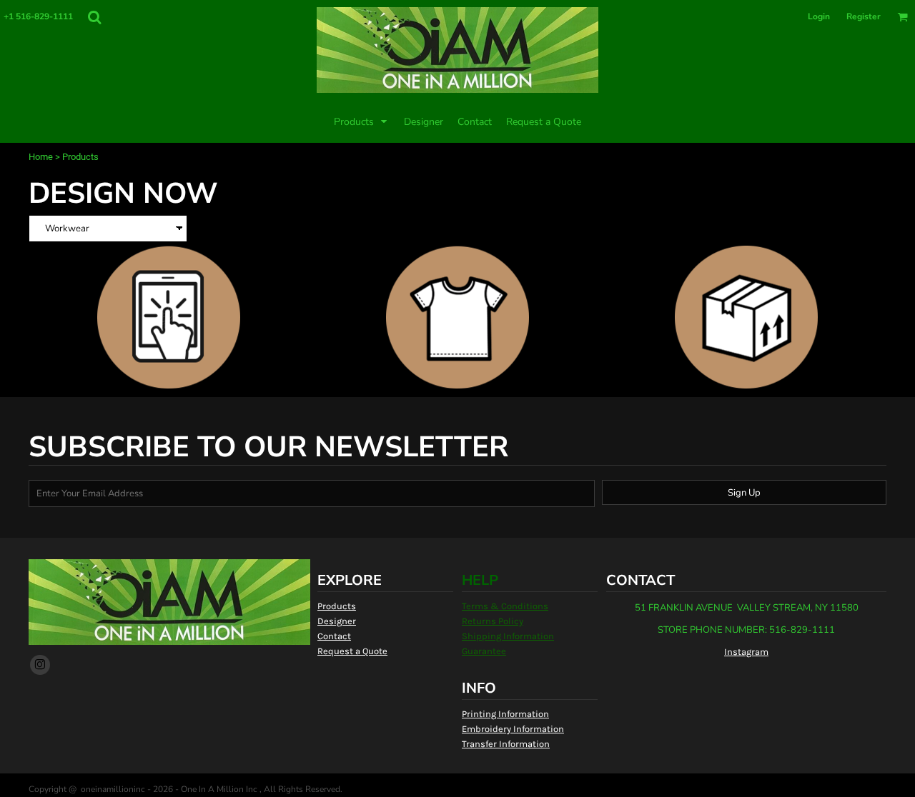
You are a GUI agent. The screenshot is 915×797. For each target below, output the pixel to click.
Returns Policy (492, 621)
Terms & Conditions (505, 606)
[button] (94, 17)
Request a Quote (352, 651)
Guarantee (484, 651)
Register (863, 16)
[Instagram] (40, 665)
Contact (334, 636)
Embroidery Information (513, 728)
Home (41, 156)
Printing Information (505, 713)
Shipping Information (508, 636)
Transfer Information (506, 743)
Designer (336, 621)
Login (819, 16)
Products (336, 606)
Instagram (746, 651)
